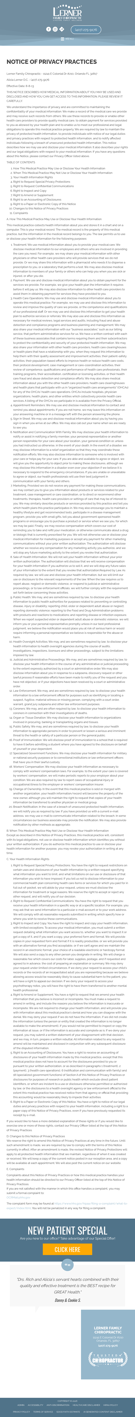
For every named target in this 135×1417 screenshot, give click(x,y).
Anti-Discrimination (58, 1405)
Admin (20, 1405)
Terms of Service (43, 1412)
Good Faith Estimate (68, 1412)
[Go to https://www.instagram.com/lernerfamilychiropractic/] (55, 30)
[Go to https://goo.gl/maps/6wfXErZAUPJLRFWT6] (61, 29)
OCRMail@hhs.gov (18, 1197)
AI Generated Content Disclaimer (102, 1412)
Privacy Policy (21, 1412)
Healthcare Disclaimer (86, 1405)
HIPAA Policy (110, 1405)
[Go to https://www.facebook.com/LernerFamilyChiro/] (48, 30)
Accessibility (35, 1405)
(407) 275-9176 (108, 1345)
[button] (67, 1249)
